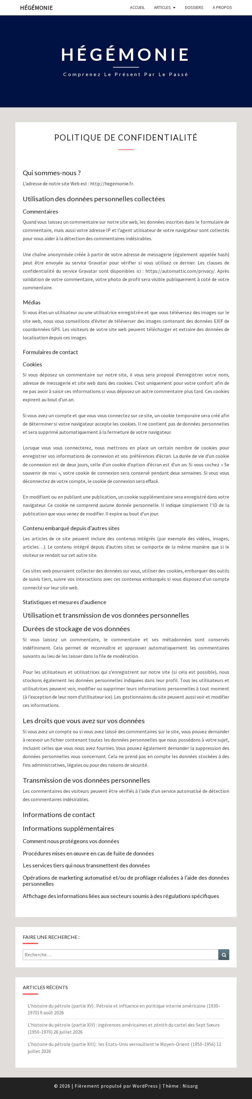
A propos (222, 7)
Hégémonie (36, 7)
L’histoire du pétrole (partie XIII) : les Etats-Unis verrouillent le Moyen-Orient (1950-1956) (121, 1044)
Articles (162, 7)
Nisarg (190, 1086)
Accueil (137, 7)
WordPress (145, 1086)
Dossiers (194, 7)
